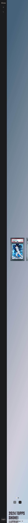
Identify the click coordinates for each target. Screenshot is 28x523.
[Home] (3, 7)
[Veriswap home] (3, 3)
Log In (3, 519)
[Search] (3, 12)
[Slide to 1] (16, 497)
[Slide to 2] (18, 497)
